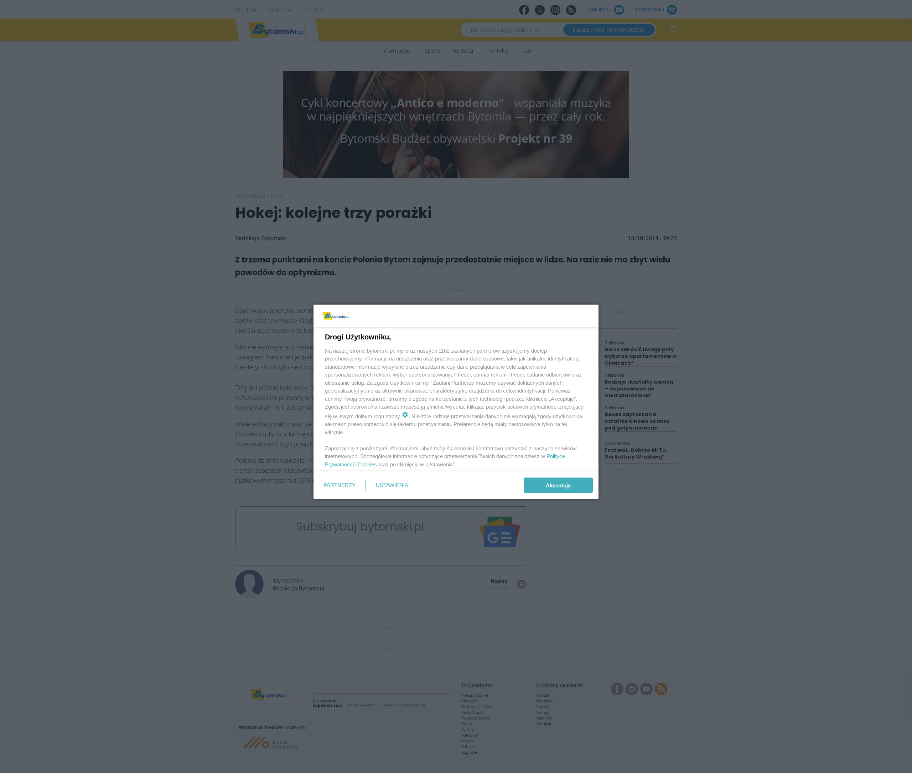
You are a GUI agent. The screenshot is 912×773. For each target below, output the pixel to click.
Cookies (367, 464)
